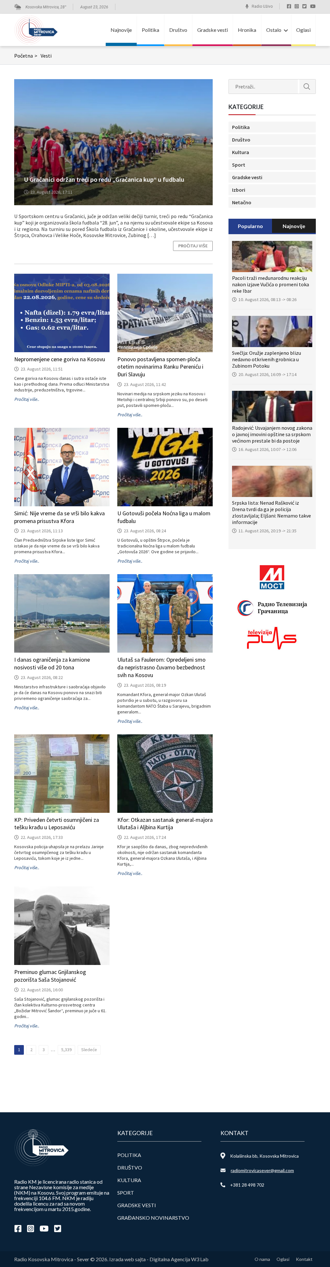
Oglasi (303, 30)
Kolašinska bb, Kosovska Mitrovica (264, 1156)
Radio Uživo (262, 6)
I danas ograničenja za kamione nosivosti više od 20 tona (52, 663)
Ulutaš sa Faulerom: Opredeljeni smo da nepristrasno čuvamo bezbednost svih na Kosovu (161, 667)
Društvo (178, 30)
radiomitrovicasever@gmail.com (262, 1170)
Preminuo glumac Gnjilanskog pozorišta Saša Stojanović (50, 975)
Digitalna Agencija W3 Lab (179, 1259)
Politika (150, 30)
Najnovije (121, 30)
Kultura (240, 152)
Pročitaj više (193, 246)
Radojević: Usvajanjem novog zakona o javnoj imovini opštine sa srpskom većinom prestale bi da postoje (272, 434)
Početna (25, 55)
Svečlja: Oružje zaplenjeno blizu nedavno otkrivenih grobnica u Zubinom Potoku (266, 359)
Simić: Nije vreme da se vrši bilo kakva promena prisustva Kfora (59, 517)
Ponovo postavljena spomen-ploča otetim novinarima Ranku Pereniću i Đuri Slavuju (160, 366)
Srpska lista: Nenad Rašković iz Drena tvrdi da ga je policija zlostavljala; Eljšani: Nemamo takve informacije (271, 512)
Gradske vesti (212, 30)
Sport (238, 164)
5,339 (66, 1049)
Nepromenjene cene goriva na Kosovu (59, 359)
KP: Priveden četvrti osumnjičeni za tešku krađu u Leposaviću (56, 823)
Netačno (241, 202)
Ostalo (273, 30)
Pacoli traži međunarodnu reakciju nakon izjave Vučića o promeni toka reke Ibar (270, 284)
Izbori (238, 189)
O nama (262, 1259)
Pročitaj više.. (26, 399)
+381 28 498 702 (247, 1185)
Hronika (247, 30)
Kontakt (304, 1259)
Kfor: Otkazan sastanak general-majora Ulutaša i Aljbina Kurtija (165, 823)
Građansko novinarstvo (153, 1218)
